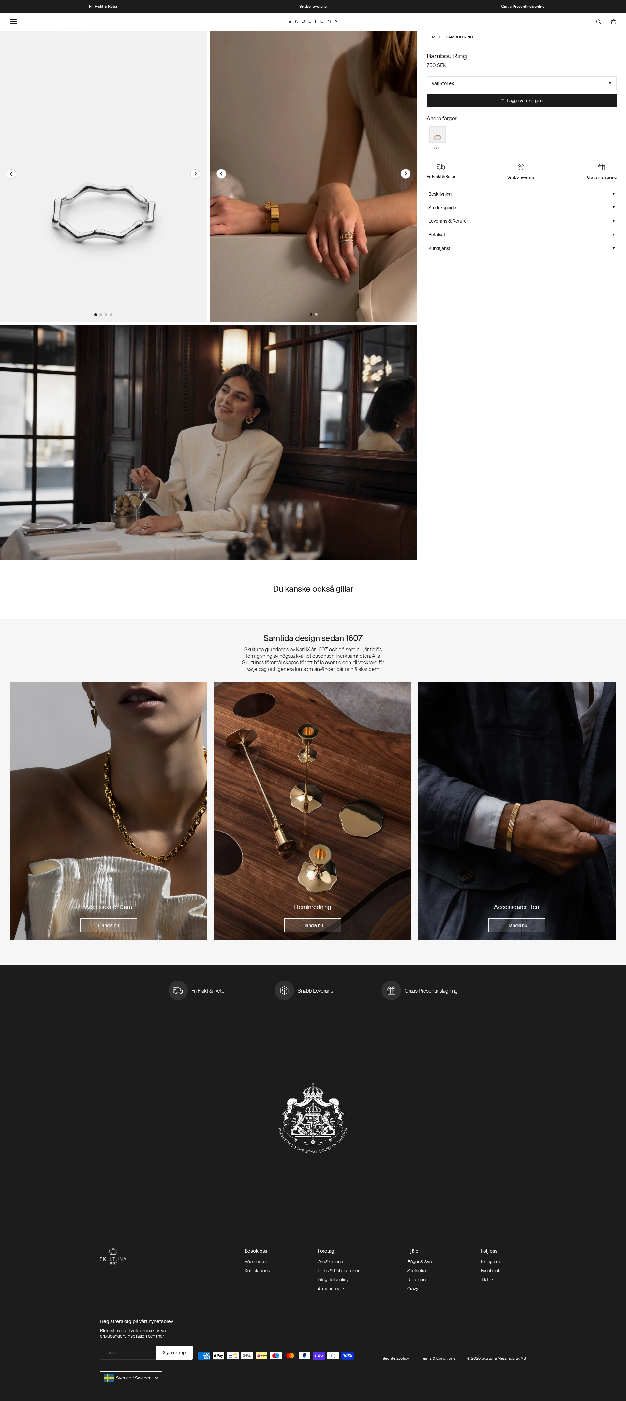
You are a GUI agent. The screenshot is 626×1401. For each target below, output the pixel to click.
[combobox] (131, 1377)
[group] (109, 811)
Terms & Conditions (438, 1358)
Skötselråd (417, 1271)
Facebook (490, 1271)
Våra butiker (256, 1262)
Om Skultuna (330, 1262)
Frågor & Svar (420, 1262)
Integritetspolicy (333, 1280)
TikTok (487, 1280)
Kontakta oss (257, 1271)
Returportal (417, 1280)
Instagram (490, 1262)
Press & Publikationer (338, 1271)
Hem (431, 37)
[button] (11, 174)
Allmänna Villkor (333, 1288)
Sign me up (174, 1352)
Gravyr (413, 1288)
